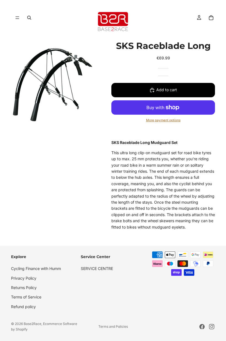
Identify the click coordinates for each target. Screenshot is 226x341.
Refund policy (23, 306)
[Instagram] (211, 326)
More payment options (163, 120)
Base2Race (32, 324)
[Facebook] (202, 326)
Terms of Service (26, 297)
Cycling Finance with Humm (36, 268)
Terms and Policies (113, 326)
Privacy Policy (23, 278)
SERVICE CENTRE (97, 268)
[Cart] (211, 18)
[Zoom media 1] (49, 84)
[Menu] (17, 17)
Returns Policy (24, 287)
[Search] (29, 18)
